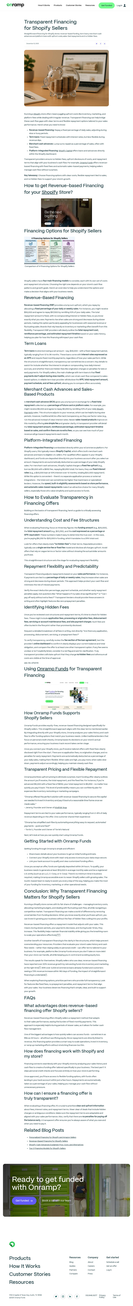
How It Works (44, 5)
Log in (109, 1270)
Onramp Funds (86, 163)
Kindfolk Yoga (61, 808)
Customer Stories (73, 5)
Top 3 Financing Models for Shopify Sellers (47, 1148)
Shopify (37, 114)
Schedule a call (112, 1262)
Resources (90, 5)
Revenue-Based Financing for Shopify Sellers (48, 1141)
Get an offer (111, 1266)
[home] (15, 5)
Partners (73, 1270)
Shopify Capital (65, 151)
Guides (72, 1266)
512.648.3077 (91, 1295)
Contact (91, 1270)
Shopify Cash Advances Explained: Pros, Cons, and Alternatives (56, 1145)
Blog (71, 1262)
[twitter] (56, 1296)
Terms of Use (117, 1296)
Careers (91, 1266)
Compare (73, 1274)
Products (58, 5)
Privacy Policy (102, 1296)
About (90, 1262)
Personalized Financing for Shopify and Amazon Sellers (52, 1137)
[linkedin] (70, 1296)
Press (90, 1274)
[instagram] (63, 1296)
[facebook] (76, 1296)
